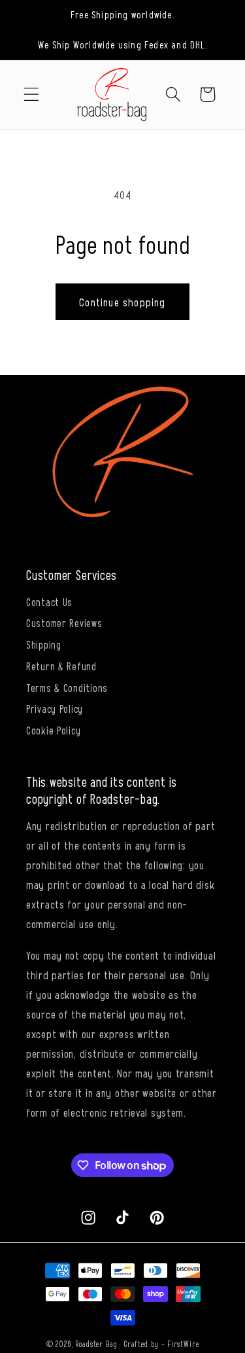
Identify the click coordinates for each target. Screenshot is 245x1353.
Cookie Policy (53, 729)
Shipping (43, 644)
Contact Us (49, 601)
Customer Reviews (64, 622)
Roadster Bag (96, 1344)
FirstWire (183, 1344)
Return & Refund (61, 665)
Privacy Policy (54, 708)
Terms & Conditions (67, 687)
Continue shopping (122, 302)
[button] (31, 94)
